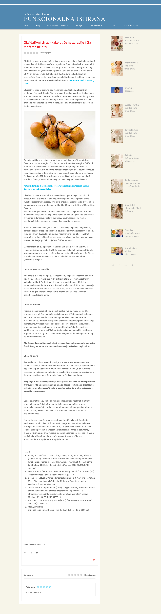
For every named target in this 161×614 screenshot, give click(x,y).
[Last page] (138, 265)
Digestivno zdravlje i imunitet (35, 544)
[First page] (113, 265)
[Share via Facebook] (25, 552)
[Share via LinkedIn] (37, 552)
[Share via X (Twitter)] (31, 552)
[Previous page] (119, 265)
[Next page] (132, 265)
